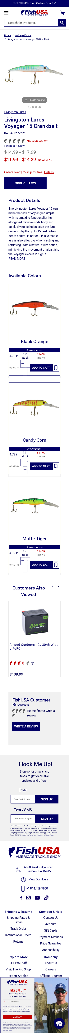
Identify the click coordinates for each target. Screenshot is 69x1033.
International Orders (18, 935)
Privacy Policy (49, 835)
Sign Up (47, 799)
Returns (18, 941)
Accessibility (50, 950)
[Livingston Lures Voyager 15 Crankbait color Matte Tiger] (36, 107)
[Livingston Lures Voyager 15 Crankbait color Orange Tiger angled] (40, 107)
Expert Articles (18, 976)
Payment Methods (51, 937)
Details (49, 172)
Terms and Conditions (36, 835)
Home (7, 35)
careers (50, 969)
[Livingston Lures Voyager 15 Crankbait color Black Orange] (33, 107)
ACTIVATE (17, 1017)
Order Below (25, 183)
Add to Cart (41, 367)
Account (50, 924)
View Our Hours (38, 879)
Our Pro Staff (18, 963)
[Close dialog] (67, 979)
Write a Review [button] (15, 145)
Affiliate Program (51, 976)
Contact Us (50, 917)
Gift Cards (51, 930)
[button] (59, 1023)
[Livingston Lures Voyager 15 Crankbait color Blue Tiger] (29, 107)
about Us (51, 963)
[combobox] (6, 1001)
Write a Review (26, 726)
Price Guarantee (51, 943)
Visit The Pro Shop (18, 969)
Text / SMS (23, 810)
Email (23, 790)
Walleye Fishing (23, 35)
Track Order (18, 928)
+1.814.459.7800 (37, 888)
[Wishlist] (55, 368)
